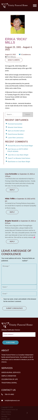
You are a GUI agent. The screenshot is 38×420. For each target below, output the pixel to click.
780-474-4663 (9, 394)
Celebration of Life (9, 379)
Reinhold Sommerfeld (15, 124)
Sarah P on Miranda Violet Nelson (19, 158)
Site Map (4, 416)
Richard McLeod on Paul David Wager (20, 145)
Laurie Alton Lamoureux (15, 137)
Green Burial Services (10, 372)
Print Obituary (11, 57)
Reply (12, 190)
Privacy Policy (6, 414)
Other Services (6, 412)
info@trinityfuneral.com (12, 400)
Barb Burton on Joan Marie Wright (19, 161)
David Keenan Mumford (15, 134)
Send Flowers (14, 60)
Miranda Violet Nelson (15, 127)
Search (27, 114)
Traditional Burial (9, 383)
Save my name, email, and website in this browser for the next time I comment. (20, 300)
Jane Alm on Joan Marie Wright (18, 155)
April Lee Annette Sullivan (16, 131)
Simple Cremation (8, 376)
